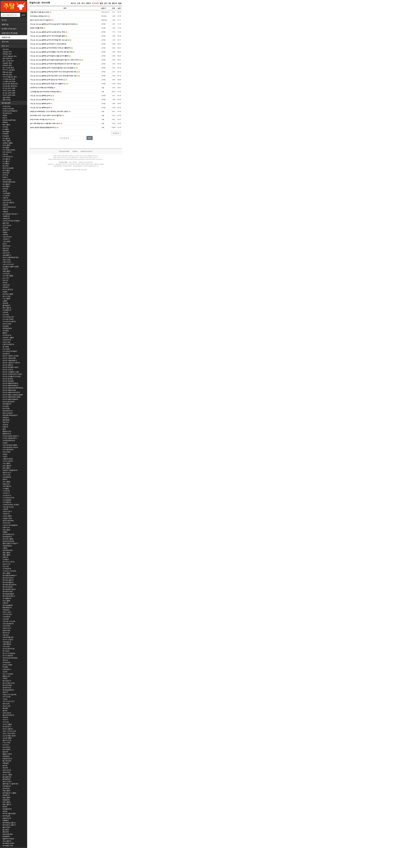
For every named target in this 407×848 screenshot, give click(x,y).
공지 (105, 3)
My (110, 3)
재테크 (88, 3)
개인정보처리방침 (64, 151)
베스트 (73, 3)
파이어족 (95, 3)
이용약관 (74, 151)
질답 (101, 3)
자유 (78, 3)
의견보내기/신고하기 (87, 151)
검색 (23, 15)
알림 (120, 3)
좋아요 (114, 3)
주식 (83, 3)
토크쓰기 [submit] (116, 133)
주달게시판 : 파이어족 (39, 2)
